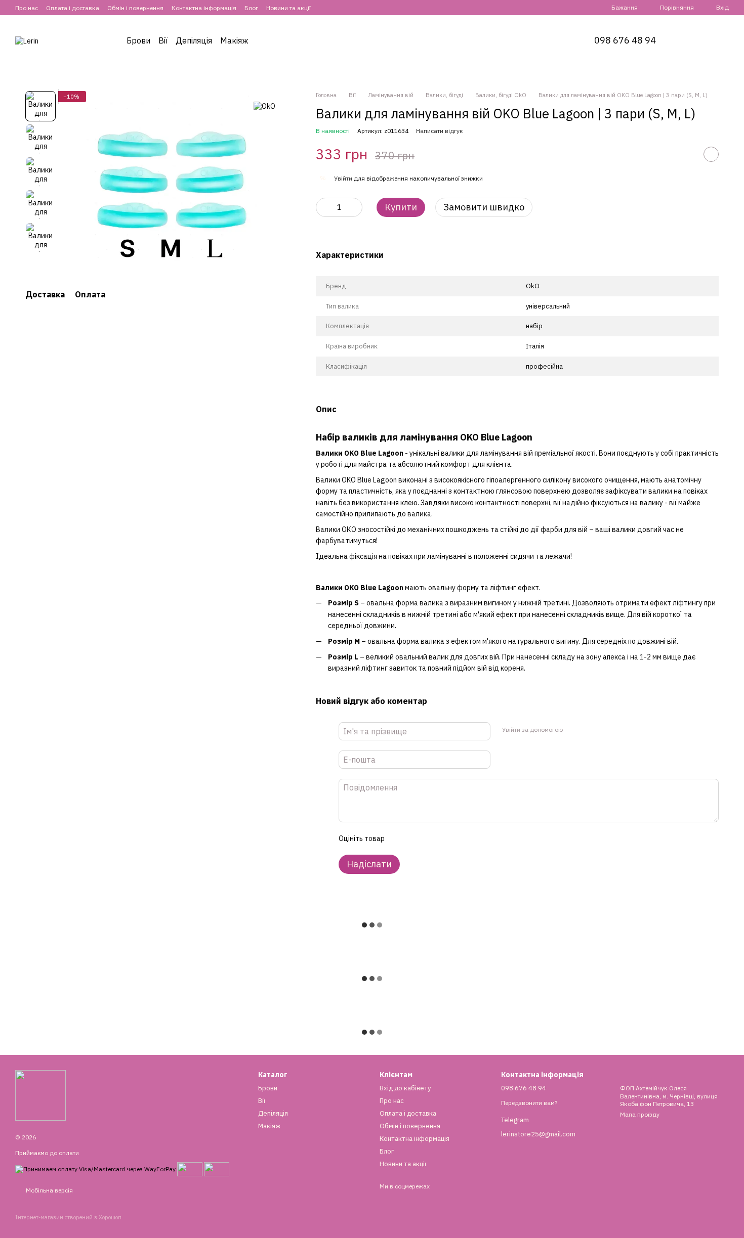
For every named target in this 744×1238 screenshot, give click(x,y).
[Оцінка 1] (401, 838)
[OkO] (264, 106)
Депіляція (194, 40)
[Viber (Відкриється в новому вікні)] (349, 8)
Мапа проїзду (639, 1114)
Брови (138, 40)
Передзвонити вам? (529, 1103)
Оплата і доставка (72, 8)
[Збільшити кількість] (355, 207)
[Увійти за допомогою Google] (590, 730)
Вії (163, 40)
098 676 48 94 (625, 40)
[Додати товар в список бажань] (711, 154)
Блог (251, 8)
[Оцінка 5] (466, 838)
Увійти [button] (343, 178)
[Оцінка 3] (433, 838)
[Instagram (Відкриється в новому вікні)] (325, 8)
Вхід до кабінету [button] (405, 1088)
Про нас (26, 8)
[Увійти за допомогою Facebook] (573, 730)
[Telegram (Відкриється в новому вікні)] (337, 8)
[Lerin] (40, 1094)
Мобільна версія (48, 1190)
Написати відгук (439, 131)
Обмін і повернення (135, 8)
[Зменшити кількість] (323, 207)
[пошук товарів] (694, 40)
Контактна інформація (204, 8)
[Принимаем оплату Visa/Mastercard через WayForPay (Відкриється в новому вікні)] (95, 1168)
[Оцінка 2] (417, 838)
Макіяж (234, 40)
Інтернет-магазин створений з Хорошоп (68, 1217)
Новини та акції (288, 8)
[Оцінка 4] (449, 838)
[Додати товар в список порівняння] (685, 154)
